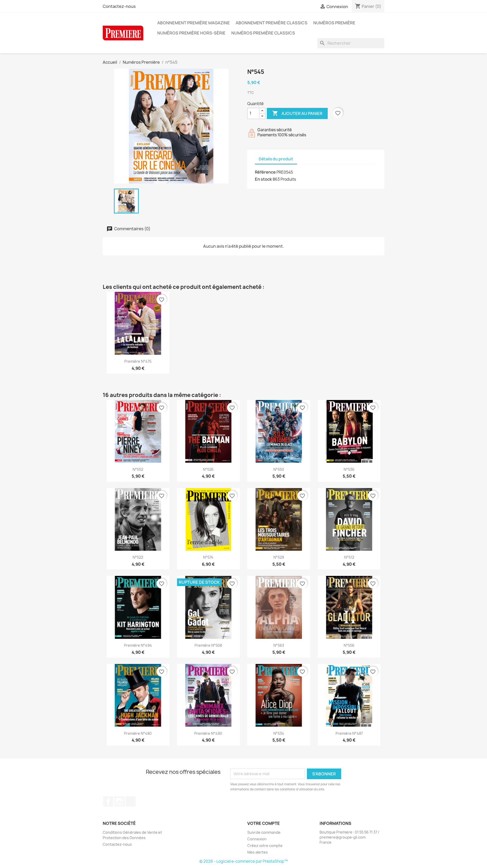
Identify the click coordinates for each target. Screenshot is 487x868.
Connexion (257, 839)
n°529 (278, 557)
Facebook (108, 801)
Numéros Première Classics (263, 33)
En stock (263, 179)
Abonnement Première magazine (193, 23)
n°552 (138, 469)
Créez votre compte (265, 845)
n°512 (349, 557)
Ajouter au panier (297, 113)
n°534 (278, 733)
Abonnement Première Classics (271, 23)
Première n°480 (138, 733)
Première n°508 (208, 645)
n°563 (278, 645)
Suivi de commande (264, 832)
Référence (265, 172)
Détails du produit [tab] (276, 159)
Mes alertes (257, 852)
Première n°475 (137, 361)
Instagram (119, 801)
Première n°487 (349, 733)
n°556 (349, 645)
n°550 (278, 469)
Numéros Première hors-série (191, 33)
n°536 (349, 469)
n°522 (138, 557)
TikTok (131, 801)
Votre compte (263, 823)
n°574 (208, 557)
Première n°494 (138, 645)
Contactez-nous (119, 6)
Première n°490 (208, 733)
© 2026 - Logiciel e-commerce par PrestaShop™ (243, 861)
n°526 (208, 469)
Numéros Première (334, 23)
